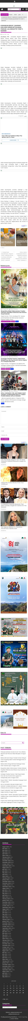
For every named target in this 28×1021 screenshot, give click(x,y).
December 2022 (6, 923)
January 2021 (5, 962)
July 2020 (4, 973)
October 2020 (5, 968)
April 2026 (4, 853)
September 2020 (6, 969)
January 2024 (5, 900)
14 (23, 988)
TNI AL (3, 247)
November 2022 (6, 924)
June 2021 (4, 954)
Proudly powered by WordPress (9, 1017)
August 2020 (5, 971)
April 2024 (4, 895)
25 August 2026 (5, 309)
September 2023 (6, 907)
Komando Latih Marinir (5, 321)
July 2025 (4, 869)
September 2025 (6, 866)
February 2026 (6, 857)
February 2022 (6, 940)
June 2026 (4, 850)
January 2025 (5, 879)
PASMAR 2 (8, 368)
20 (20, 990)
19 (16, 990)
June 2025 (4, 871)
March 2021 (5, 959)
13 (20, 988)
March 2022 (5, 938)
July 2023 (4, 911)
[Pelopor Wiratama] (2, 9)
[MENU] (26, 9)
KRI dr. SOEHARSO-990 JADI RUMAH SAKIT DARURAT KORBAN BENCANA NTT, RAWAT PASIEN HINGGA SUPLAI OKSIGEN (13, 786)
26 (16, 992)
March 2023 (5, 917)
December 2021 (6, 943)
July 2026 (4, 848)
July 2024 (4, 890)
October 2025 (5, 864)
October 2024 (5, 885)
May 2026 (4, 852)
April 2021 (4, 957)
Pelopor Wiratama (14, 309)
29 (4, 995)
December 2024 (6, 881)
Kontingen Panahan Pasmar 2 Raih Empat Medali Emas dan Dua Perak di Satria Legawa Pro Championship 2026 (13, 775)
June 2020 (4, 975)
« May (3, 999)
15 (4, 990)
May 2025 (4, 872)
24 (10, 992)
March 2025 (5, 876)
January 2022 (5, 942)
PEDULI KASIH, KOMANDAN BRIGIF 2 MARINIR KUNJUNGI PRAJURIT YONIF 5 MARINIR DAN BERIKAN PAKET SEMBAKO (21, 256)
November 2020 (6, 966)
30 (7, 995)
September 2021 (6, 949)
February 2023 (6, 919)
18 (13, 990)
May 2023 (4, 914)
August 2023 (5, 909)
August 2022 (5, 930)
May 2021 (4, 956)
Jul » (7, 999)
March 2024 (5, 897)
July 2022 (4, 931)
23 (7, 992)
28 (23, 992)
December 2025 (6, 860)
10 (10, 988)
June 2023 (4, 912)
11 (13, 988)
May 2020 (4, 976)
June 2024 (4, 891)
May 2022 (4, 935)
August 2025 (5, 867)
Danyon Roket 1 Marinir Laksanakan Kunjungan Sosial (14, 780)
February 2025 (6, 878)
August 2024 (5, 888)
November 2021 (6, 945)
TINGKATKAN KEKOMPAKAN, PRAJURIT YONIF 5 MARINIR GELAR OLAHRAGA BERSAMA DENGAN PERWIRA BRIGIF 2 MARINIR (7, 256)
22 (4, 992)
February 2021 (6, 961)
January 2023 (5, 921)
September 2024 (6, 886)
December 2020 (6, 964)
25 (13, 992)
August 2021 (5, 950)
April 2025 (4, 874)
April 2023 (4, 916)
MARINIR (13, 321)
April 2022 (4, 937)
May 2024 (4, 893)
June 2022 (4, 933)
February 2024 (6, 898)
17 (10, 990)
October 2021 (5, 947)
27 (20, 992)
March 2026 (5, 855)
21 (23, 990)
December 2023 (6, 902)
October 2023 (5, 905)
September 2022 (6, 928)
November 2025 (6, 862)
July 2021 (4, 952)
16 (7, 990)
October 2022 (5, 926)
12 (16, 988)
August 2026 (5, 846)
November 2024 (6, 883)
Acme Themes (14, 1018)
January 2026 (5, 859)
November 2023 (6, 904)
